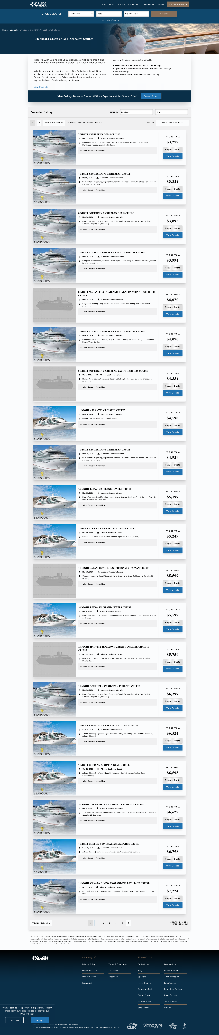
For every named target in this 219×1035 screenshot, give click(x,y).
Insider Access (89, 976)
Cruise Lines (133, 4)
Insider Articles (171, 970)
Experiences (148, 4)
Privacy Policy (88, 964)
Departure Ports (145, 989)
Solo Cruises (143, 1007)
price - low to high (171, 123)
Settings (14, 1020)
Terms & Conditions (117, 964)
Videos (161, 4)
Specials (121, 4)
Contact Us (113, 970)
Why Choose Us (89, 970)
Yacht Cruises (170, 1001)
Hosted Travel (144, 983)
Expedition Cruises (173, 989)
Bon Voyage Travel (71, 1024)
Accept (39, 1020)
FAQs (140, 970)
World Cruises (144, 1001)
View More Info (41, 87)
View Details (172, 156)
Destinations (108, 4)
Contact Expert (151, 96)
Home (5, 30)
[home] (38, 4)
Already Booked (171, 976)
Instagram (87, 983)
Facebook (113, 976)
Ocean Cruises (144, 995)
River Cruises (170, 995)
